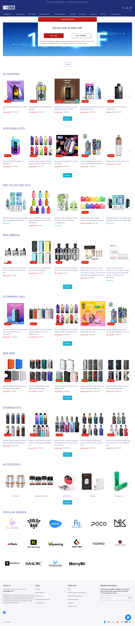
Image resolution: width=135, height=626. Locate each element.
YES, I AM (53, 36)
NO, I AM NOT (81, 36)
